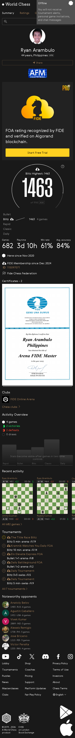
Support (29, 682)
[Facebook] (58, 656)
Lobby (5, 663)
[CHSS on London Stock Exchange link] (26, 718)
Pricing (28, 675)
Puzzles (6, 675)
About (56, 682)
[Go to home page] (16, 4)
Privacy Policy (60, 663)
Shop (28, 663)
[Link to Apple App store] (66, 728)
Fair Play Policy (33, 694)
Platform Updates (35, 688)
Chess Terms (60, 688)
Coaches (30, 669)
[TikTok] (19, 656)
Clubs (5, 694)
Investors (58, 675)
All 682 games (11, 524)
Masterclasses (10, 688)
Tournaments (10, 669)
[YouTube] (5, 656)
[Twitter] (31, 656)
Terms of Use (61, 669)
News (5, 682)
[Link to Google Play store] (66, 712)
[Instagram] (70, 656)
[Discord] (45, 656)
